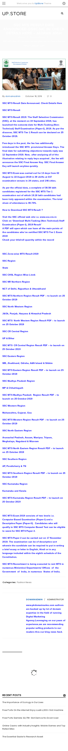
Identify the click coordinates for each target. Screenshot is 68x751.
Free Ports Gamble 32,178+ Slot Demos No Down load (30, 717)
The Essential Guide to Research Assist (22, 736)
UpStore (39, 3)
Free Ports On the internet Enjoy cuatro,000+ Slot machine (32, 710)
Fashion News (37, 37)
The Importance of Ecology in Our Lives (22, 702)
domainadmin (13, 96)
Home (22, 37)
